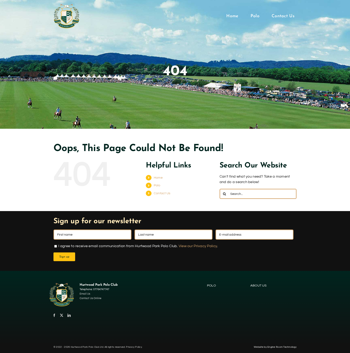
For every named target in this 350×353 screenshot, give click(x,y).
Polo (157, 185)
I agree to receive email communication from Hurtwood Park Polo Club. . (138, 246)
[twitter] (61, 315)
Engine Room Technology (282, 347)
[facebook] (54, 315)
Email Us (85, 293)
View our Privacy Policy (198, 246)
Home (158, 177)
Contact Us (162, 193)
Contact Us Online (90, 298)
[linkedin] (69, 315)
